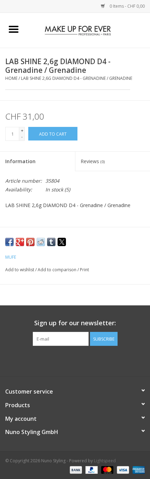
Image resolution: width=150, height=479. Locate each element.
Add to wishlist (20, 270)
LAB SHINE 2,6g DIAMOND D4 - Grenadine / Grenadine (76, 78)
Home (11, 78)
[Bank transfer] (75, 469)
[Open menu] (13, 29)
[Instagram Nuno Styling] (93, 360)
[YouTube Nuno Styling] (81, 360)
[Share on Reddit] (41, 242)
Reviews (93, 161)
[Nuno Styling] (88, 29)
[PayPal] (91, 469)
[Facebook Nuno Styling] (56, 360)
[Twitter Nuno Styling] (68, 360)
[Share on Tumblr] (51, 242)
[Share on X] (62, 242)
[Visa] (122, 469)
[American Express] (137, 469)
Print (84, 270)
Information (20, 161)
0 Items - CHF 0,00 (126, 6)
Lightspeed (105, 461)
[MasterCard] (106, 469)
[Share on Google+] (20, 242)
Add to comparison (57, 270)
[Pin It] (30, 242)
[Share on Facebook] (9, 242)
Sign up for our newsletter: (75, 323)
